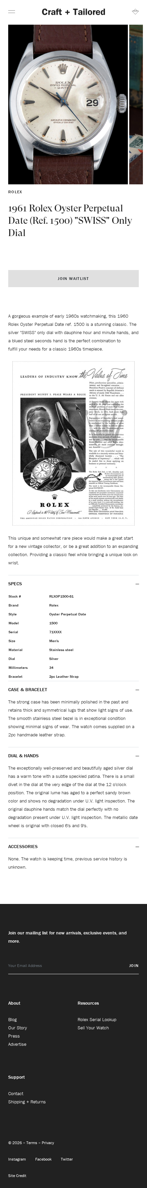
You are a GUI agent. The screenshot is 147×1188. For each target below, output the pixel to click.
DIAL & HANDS (23, 755)
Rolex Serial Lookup (97, 1019)
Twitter (67, 1159)
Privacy (48, 1142)
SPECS (15, 583)
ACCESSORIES (23, 846)
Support (16, 1077)
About (14, 1003)
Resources (88, 1003)
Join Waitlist (73, 278)
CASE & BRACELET (27, 689)
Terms (32, 1142)
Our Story (17, 1028)
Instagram (17, 1159)
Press (14, 1036)
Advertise (17, 1044)
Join (134, 965)
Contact (15, 1093)
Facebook (44, 1159)
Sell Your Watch (93, 1028)
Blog (12, 1019)
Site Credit (17, 1175)
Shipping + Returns (27, 1102)
